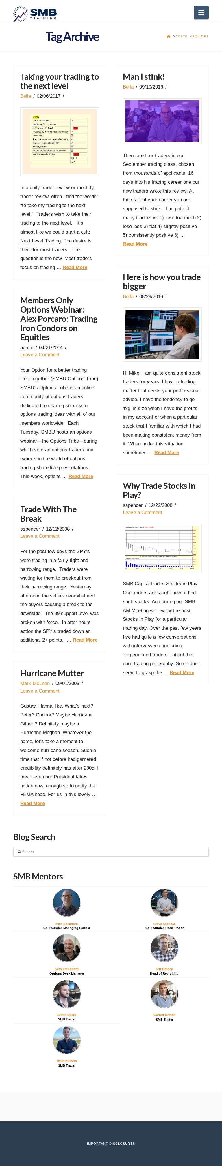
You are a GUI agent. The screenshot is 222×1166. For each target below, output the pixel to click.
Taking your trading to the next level (59, 81)
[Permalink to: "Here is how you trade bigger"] (162, 334)
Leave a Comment (40, 355)
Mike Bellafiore (67, 924)
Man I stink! (144, 76)
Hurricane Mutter (52, 673)
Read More (75, 267)
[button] (201, 12)
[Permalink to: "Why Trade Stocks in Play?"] (162, 548)
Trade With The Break (48, 513)
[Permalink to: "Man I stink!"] (162, 121)
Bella (25, 96)
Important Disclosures (111, 1143)
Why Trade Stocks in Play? (159, 490)
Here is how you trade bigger (162, 281)
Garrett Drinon (164, 1015)
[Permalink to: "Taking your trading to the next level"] (60, 141)
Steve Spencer (164, 924)
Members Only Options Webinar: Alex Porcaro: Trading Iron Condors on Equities (58, 318)
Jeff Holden (164, 969)
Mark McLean (35, 683)
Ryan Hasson (67, 1060)
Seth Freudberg (67, 969)
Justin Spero (66, 1015)
